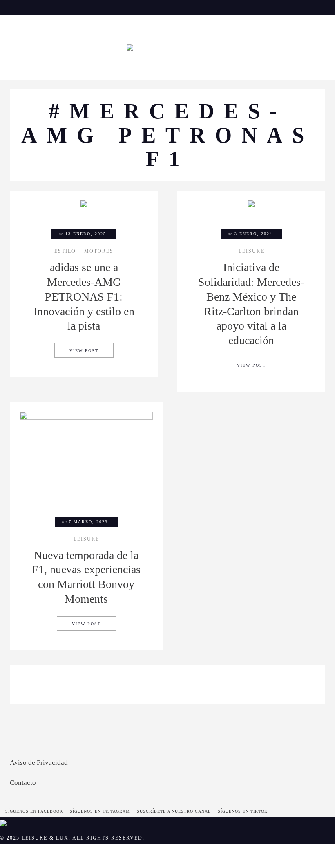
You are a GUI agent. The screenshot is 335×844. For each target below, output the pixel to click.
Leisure (251, 251)
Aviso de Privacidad (39, 762)
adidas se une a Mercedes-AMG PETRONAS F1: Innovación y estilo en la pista (84, 296)
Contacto (23, 782)
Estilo (65, 251)
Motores (99, 251)
